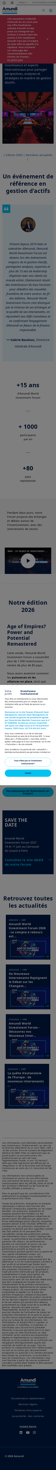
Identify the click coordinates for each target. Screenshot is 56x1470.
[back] (47, 750)
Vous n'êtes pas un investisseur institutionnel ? (28, 762)
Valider (28, 773)
